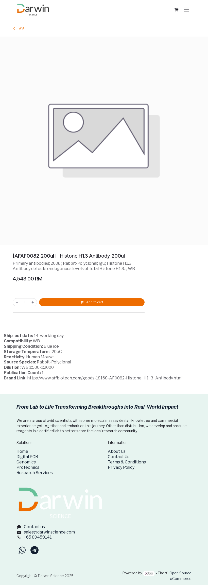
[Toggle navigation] (186, 10)
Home (22, 451)
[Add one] (33, 302)
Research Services (34, 472)
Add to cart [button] (94, 302)
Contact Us (118, 456)
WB (21, 28)
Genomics (26, 462)
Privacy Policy (121, 467)
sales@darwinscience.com (49, 532)
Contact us (34, 526)
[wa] (22, 550)
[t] (34, 550)
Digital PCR (27, 456)
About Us (117, 451)
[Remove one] (17, 302)
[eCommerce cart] (176, 10)
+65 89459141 (38, 537)
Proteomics (27, 467)
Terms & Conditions (127, 462)
